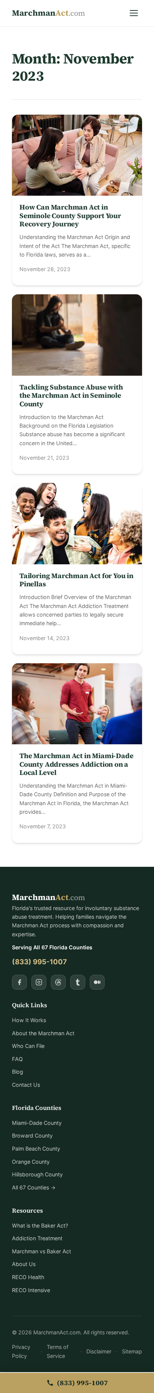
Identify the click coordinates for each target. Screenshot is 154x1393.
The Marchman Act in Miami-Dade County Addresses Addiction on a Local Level (76, 764)
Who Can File (28, 1046)
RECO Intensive (31, 1290)
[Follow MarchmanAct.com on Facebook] (19, 982)
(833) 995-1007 (39, 962)
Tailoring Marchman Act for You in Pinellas (76, 580)
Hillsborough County (37, 1174)
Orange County (31, 1161)
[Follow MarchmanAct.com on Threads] (58, 982)
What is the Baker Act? (40, 1225)
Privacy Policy (21, 1351)
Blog (17, 1071)
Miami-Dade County (37, 1123)
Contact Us (26, 1085)
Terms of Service (57, 1351)
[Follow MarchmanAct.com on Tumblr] (77, 982)
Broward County (32, 1135)
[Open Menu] (134, 13)
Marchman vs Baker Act (41, 1251)
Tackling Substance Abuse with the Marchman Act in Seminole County (71, 395)
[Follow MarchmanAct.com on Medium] (97, 982)
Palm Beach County (36, 1148)
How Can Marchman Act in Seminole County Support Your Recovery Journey (70, 215)
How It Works (29, 1020)
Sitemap (132, 1351)
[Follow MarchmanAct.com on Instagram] (38, 982)
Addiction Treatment (37, 1238)
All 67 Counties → (34, 1187)
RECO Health (28, 1277)
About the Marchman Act (43, 1033)
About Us (24, 1264)
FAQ (17, 1059)
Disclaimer (98, 1351)
